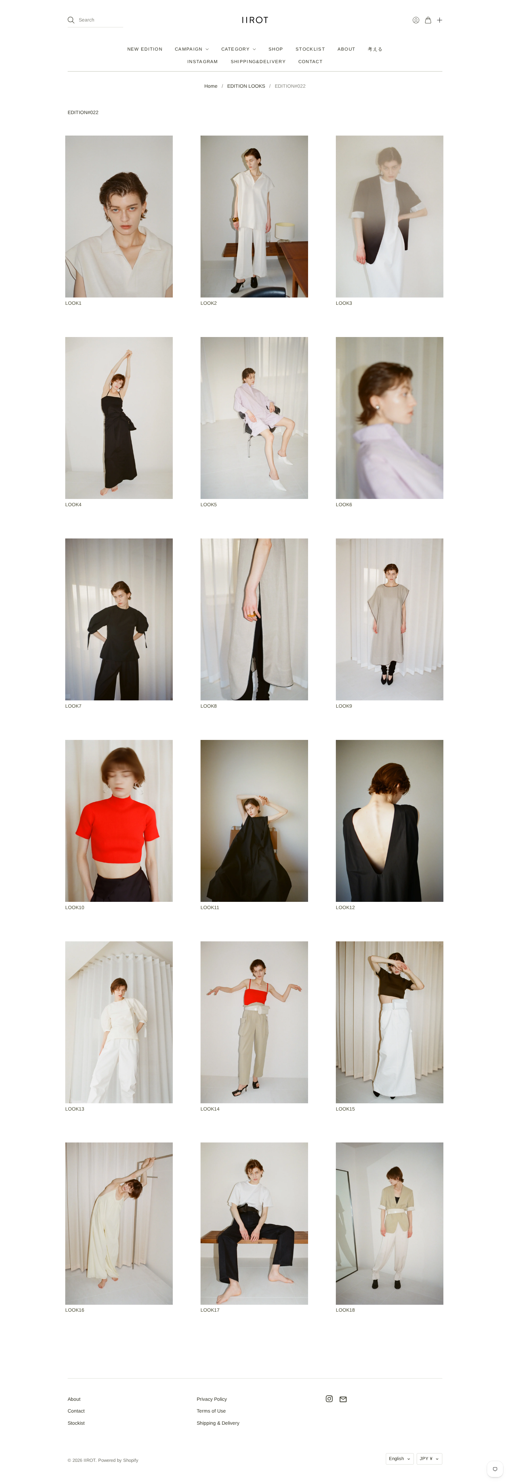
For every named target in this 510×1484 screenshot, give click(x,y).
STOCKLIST (310, 49)
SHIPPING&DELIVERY (258, 61)
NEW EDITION (144, 49)
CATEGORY (235, 49)
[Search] (71, 20)
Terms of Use (211, 1411)
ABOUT (347, 49)
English (396, 1458)
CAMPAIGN (188, 49)
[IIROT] (255, 20)
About (74, 1399)
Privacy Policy (212, 1399)
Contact (76, 1411)
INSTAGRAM (202, 61)
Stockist (76, 1423)
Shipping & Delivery (218, 1423)
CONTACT (310, 61)
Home (211, 86)
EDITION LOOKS (246, 86)
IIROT (89, 1460)
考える (375, 49)
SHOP (276, 49)
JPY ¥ (426, 1458)
